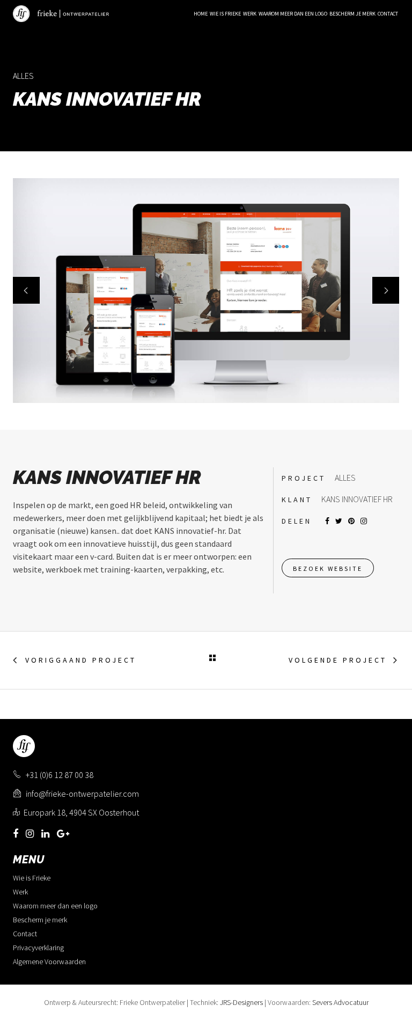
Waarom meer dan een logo (55, 906)
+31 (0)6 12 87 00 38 (59, 774)
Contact (25, 933)
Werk (249, 13)
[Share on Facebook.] (327, 521)
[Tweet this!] (338, 521)
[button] (26, 290)
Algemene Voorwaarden (49, 961)
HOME (201, 13)
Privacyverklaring (38, 947)
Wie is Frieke (31, 878)
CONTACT (388, 13)
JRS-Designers (241, 1002)
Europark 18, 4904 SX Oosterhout (81, 812)
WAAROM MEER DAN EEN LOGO (293, 13)
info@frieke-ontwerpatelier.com (81, 793)
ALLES (23, 75)
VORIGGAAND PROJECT (80, 660)
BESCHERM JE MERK (352, 13)
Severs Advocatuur (340, 1002)
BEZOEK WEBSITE (328, 568)
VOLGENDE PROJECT (338, 660)
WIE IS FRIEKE (225, 13)
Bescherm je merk (40, 919)
